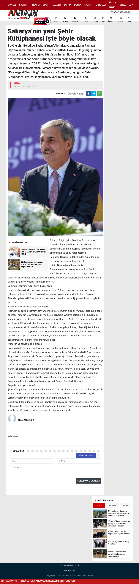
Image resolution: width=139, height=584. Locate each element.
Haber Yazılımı (88, 576)
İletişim (111, 21)
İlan (103, 21)
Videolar (75, 21)
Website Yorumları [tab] (86, 455)
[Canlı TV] (42, 21)
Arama (65, 21)
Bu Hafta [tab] (112, 505)
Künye (120, 21)
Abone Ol (60, 94)
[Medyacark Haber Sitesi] (22, 13)
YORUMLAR (18, 451)
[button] (131, 5)
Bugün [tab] (99, 505)
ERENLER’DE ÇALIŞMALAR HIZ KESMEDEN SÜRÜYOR (48, 581)
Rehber (95, 21)
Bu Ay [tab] (125, 505)
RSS (129, 21)
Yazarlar (86, 21)
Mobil (56, 21)
